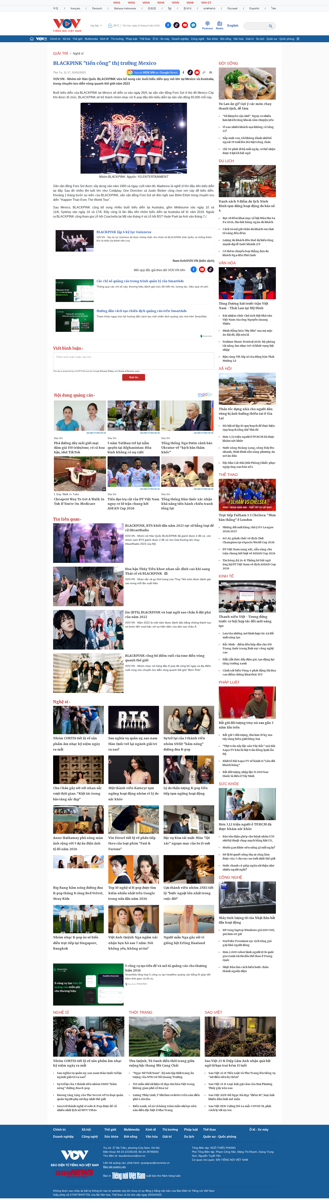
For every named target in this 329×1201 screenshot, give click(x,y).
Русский (232, 8)
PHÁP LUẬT (229, 682)
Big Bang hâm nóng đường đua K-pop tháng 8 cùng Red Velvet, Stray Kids (78, 893)
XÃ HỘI (225, 368)
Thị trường (117, 38)
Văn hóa (238, 38)
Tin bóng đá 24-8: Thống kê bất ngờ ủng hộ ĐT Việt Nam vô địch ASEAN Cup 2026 (249, 564)
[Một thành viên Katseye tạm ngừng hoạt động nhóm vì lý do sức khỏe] (133, 769)
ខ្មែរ (169, 8)
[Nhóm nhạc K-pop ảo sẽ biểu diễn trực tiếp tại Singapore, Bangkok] (78, 919)
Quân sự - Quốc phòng (280, 38)
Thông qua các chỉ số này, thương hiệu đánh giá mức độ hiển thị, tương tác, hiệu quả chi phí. (153, 286)
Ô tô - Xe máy (161, 38)
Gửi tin (133, 377)
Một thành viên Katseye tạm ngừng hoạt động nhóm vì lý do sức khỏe (133, 793)
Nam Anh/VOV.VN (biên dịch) (193, 260)
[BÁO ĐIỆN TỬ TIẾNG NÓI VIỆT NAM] (67, 25)
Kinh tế (104, 38)
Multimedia (91, 38)
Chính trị (55, 38)
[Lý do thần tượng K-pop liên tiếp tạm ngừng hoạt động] (189, 769)
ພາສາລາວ (209, 8)
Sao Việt (213, 1012)
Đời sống (225, 38)
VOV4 (160, 2)
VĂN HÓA (227, 263)
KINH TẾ (226, 576)
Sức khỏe (212, 38)
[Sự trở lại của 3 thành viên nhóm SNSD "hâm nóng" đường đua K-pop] (189, 720)
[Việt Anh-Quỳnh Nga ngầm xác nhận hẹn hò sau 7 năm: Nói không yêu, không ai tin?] (133, 919)
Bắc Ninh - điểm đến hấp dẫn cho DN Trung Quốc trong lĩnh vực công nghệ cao (248, 648)
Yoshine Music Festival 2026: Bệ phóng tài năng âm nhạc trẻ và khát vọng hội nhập (249, 345)
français (75, 8)
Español (254, 8)
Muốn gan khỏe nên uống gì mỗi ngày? (249, 847)
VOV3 (146, 2)
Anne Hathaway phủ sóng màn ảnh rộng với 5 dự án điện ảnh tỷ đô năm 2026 (78, 843)
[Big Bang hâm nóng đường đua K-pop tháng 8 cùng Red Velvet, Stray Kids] (78, 869)
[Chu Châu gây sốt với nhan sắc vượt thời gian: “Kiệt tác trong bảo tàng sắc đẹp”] (78, 769)
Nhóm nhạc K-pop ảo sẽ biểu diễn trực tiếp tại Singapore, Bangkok (75, 942)
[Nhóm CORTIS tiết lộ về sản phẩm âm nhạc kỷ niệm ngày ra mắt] (78, 720)
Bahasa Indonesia (125, 8)
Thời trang (141, 1012)
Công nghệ (197, 38)
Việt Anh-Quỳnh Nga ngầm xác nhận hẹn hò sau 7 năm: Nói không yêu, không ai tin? (133, 942)
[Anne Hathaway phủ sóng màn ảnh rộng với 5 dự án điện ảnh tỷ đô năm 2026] (78, 819)
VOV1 (116, 2)
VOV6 (190, 2)
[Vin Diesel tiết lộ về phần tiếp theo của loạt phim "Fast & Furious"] (133, 819)
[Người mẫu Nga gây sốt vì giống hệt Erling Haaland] (189, 919)
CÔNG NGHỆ (230, 877)
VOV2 (131, 2)
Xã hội (66, 38)
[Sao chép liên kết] (204, 72)
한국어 (188, 8)
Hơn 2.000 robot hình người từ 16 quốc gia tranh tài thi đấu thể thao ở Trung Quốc (248, 956)
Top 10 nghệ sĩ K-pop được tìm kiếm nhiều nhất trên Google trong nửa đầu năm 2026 (132, 893)
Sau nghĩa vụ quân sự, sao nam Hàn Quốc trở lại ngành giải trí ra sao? (132, 743)
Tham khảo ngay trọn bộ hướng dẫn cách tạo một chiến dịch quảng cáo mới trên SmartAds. (152, 316)
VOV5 (175, 2)
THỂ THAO (228, 475)
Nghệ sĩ (78, 53)
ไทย (273, 8)
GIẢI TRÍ (60, 53)
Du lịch (260, 38)
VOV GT (206, 2)
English (232, 25)
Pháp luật (131, 38)
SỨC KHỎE (229, 784)
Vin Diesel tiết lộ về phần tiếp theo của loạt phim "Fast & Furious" (132, 843)
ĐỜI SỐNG (228, 63)
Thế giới (77, 38)
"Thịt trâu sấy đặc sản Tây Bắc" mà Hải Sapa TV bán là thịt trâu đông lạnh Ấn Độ (249, 750)
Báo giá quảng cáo (114, 1166)
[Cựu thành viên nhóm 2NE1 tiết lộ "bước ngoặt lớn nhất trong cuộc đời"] (189, 869)
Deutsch (97, 8)
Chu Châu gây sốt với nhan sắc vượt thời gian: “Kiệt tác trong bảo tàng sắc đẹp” (77, 793)
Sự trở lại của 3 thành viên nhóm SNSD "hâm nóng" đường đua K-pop (184, 743)
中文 (55, 8)
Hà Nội (95, 25)
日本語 (152, 8)
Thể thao (145, 38)
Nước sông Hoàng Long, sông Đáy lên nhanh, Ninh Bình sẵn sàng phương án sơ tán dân (249, 452)
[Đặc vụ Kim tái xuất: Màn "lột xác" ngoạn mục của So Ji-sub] (189, 819)
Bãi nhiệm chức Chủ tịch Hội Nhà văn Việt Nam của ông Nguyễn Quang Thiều (247, 319)
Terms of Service (126, 371)
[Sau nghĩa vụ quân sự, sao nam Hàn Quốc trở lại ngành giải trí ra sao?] (133, 720)
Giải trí (250, 38)
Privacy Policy (107, 371)
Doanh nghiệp (180, 38)
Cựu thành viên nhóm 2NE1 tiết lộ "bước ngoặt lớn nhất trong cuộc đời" (188, 893)
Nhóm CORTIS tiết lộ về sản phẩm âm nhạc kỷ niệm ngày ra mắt (76, 743)
